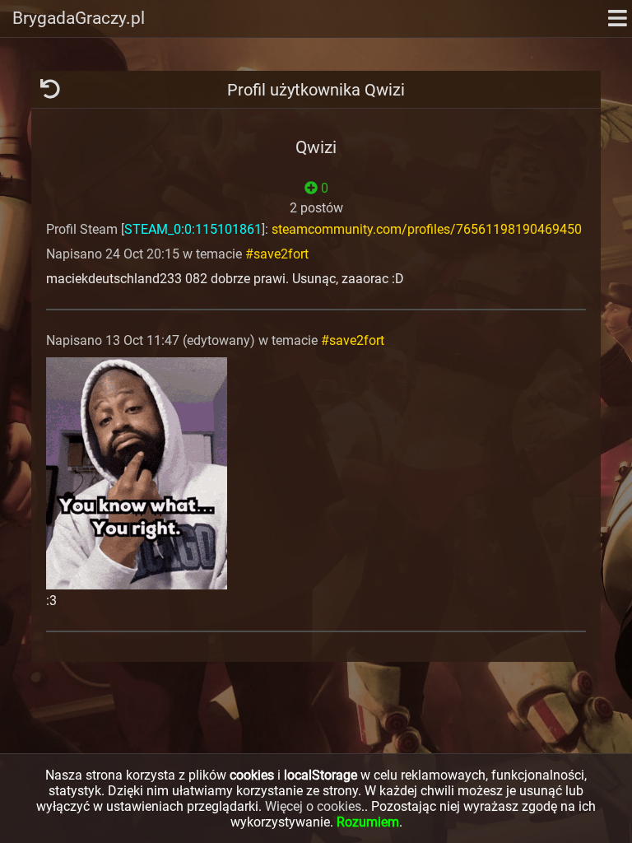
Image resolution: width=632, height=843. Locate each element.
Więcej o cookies (313, 806)
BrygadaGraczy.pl (78, 18)
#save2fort (277, 254)
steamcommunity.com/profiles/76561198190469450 (427, 229)
